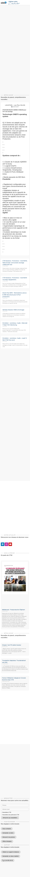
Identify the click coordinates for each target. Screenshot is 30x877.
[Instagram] (6, 544)
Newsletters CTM (6, 812)
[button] (28, 2)
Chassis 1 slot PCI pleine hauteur (11, 645)
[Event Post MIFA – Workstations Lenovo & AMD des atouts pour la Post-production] (15, 294)
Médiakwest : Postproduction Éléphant (13, 609)
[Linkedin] (2, 544)
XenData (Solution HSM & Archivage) (13, 310)
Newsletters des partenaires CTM (10, 814)
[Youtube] (10, 544)
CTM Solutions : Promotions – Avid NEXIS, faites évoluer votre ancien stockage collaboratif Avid (15, 262)
